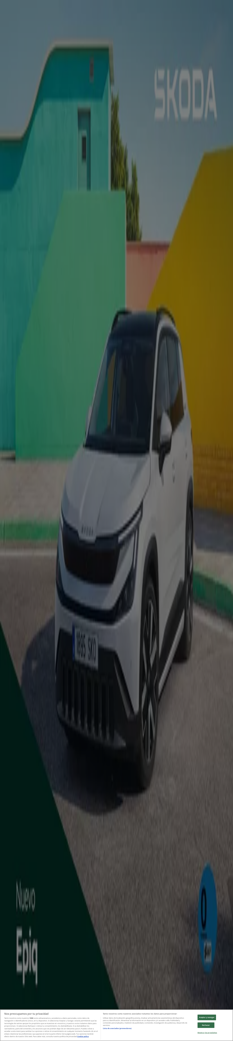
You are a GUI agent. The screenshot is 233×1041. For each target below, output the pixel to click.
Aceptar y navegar (207, 1017)
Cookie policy (83, 1036)
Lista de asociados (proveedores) (117, 1028)
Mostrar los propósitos (207, 1032)
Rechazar (206, 1025)
